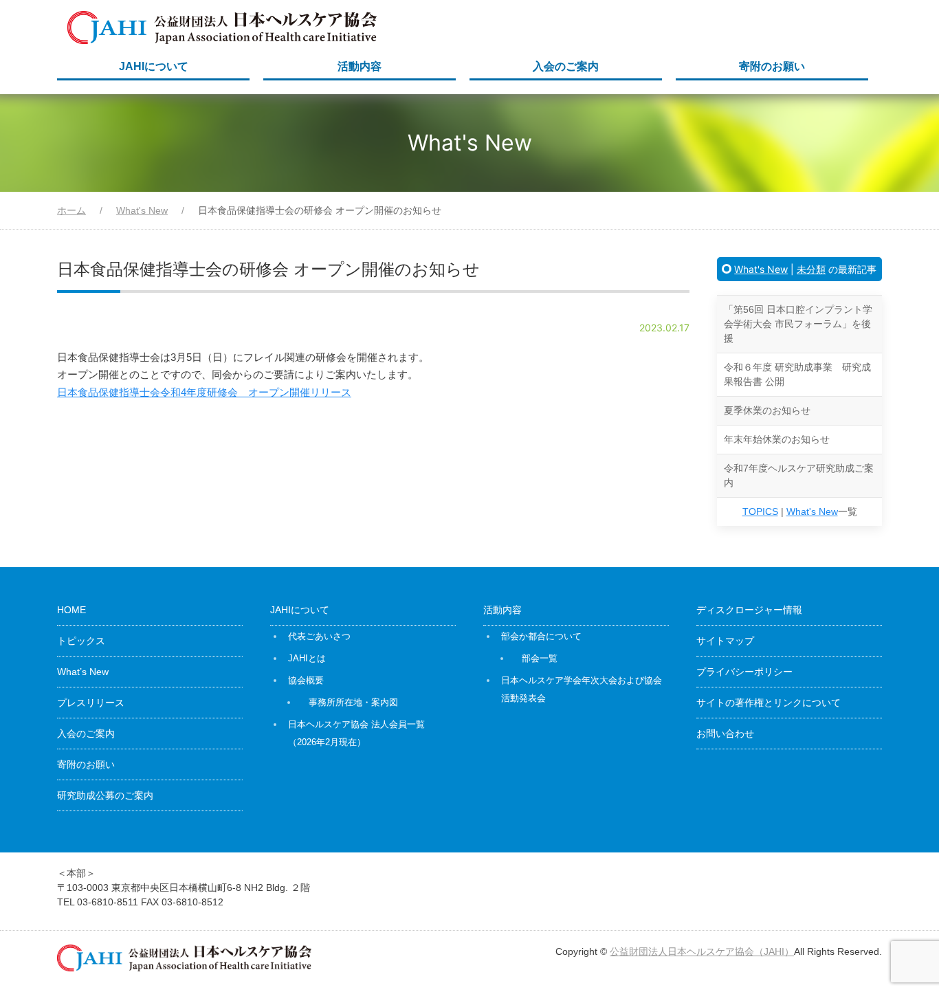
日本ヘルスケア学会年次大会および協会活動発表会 (581, 689)
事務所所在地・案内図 (353, 702)
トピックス (81, 640)
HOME (71, 609)
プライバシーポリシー (744, 671)
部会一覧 (539, 658)
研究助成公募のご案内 (105, 795)
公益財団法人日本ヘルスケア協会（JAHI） (702, 951)
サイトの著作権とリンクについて (768, 702)
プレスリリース (90, 702)
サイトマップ (725, 640)
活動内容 (360, 66)
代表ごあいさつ (319, 636)
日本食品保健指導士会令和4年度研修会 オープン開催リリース (204, 392)
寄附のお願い (772, 66)
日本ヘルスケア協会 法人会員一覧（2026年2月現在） (356, 733)
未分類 (811, 269)
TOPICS (760, 511)
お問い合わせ (725, 733)
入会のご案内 (566, 66)
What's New (761, 269)
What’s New (83, 671)
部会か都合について (541, 636)
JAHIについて (153, 66)
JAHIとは (307, 658)
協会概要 (306, 680)
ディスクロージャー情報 (749, 609)
